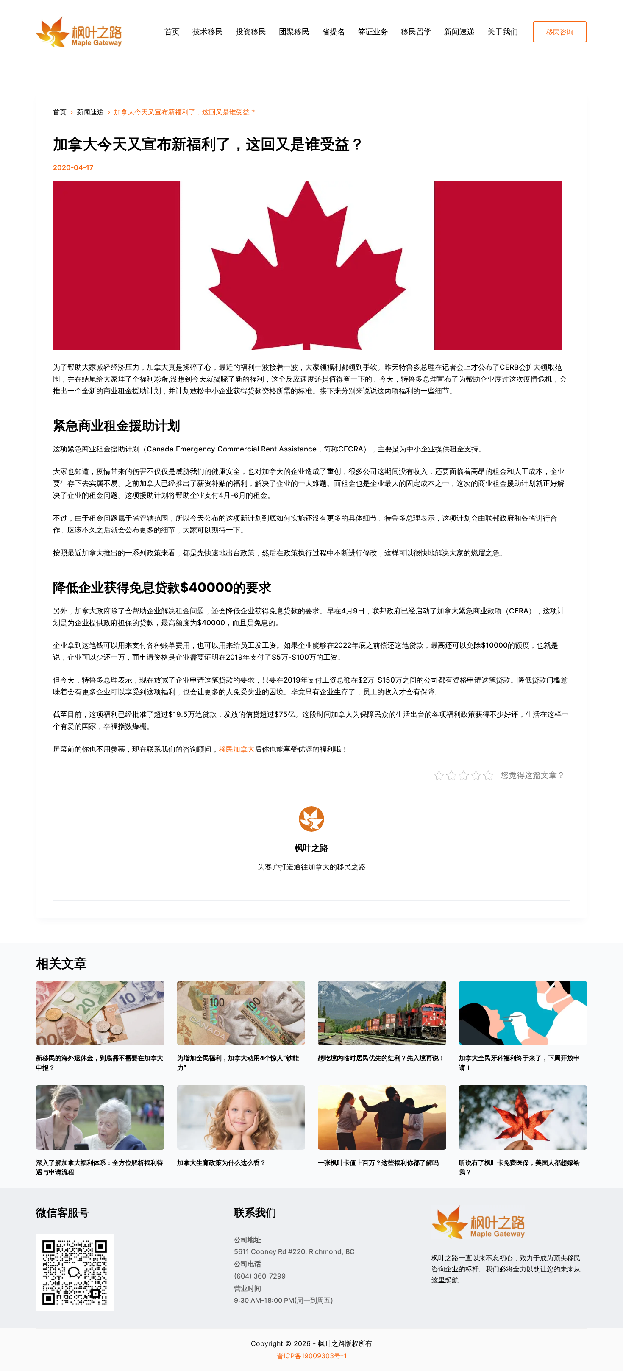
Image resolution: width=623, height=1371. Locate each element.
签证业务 (373, 31)
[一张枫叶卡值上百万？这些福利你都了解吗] (382, 1117)
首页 (172, 31)
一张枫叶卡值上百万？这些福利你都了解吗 (378, 1163)
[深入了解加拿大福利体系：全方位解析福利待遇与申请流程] (100, 1117)
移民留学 (416, 31)
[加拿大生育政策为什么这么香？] (241, 1117)
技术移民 (207, 31)
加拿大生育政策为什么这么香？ (221, 1163)
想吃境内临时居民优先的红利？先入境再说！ (381, 1058)
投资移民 (251, 31)
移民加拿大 (237, 749)
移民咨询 (559, 32)
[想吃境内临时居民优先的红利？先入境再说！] (382, 1013)
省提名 (333, 31)
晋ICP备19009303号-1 (312, 1355)
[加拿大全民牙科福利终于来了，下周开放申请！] (523, 1013)
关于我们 (502, 31)
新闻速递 (459, 31)
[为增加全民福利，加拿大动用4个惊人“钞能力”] (241, 1013)
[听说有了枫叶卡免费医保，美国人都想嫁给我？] (523, 1117)
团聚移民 (294, 31)
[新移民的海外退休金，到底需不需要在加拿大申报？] (100, 1013)
